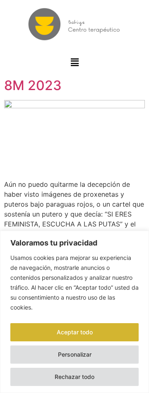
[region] (74, 312)
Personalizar (74, 354)
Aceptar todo (75, 332)
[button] (75, 62)
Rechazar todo (74, 376)
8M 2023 (33, 85)
